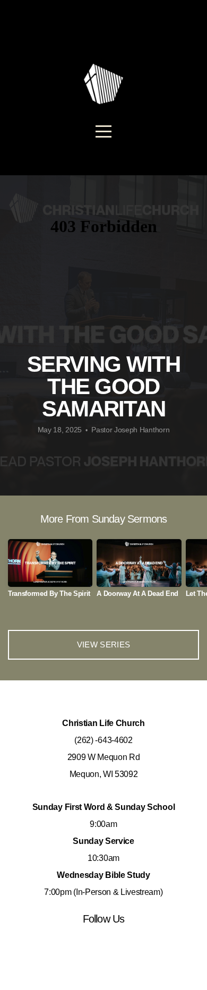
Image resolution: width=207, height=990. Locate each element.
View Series (103, 644)
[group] (50, 572)
